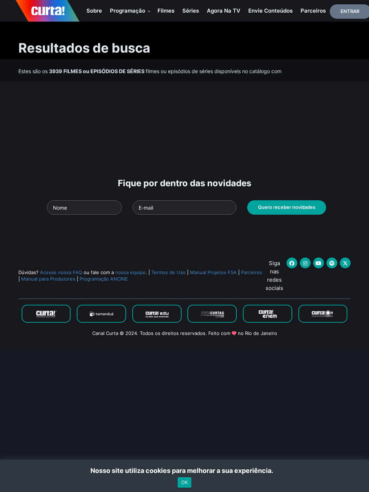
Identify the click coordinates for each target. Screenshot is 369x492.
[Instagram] (305, 263)
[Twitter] (345, 263)
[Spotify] (331, 263)
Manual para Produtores (48, 279)
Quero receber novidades (286, 207)
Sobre (94, 10)
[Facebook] (291, 263)
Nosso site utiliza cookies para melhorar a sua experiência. (184, 470)
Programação (128, 10)
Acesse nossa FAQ (61, 272)
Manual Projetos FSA (213, 272)
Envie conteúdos (270, 10)
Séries (190, 10)
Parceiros (313, 10)
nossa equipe (130, 272)
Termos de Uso (168, 272)
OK (184, 482)
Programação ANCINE (104, 279)
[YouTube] (318, 263)
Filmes (165, 10)
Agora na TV (223, 10)
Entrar (350, 11)
